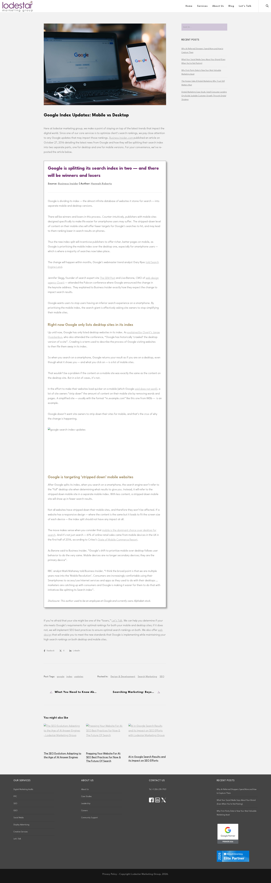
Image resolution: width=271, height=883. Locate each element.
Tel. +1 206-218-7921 (157, 789)
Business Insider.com (121, 138)
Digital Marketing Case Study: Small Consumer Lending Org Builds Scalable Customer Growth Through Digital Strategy (204, 96)
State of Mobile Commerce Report (117, 539)
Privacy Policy (109, 874)
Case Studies (86, 796)
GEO (15, 811)
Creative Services (20, 832)
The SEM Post (107, 278)
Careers (84, 811)
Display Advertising (21, 825)
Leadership (85, 804)
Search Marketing (147, 677)
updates (78, 677)
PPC (15, 796)
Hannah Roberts (101, 183)
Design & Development (123, 677)
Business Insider (68, 183)
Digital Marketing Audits (23, 789)
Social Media (18, 818)
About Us (85, 789)
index (69, 677)
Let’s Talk (117, 620)
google (60, 677)
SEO (162, 677)
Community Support (89, 818)
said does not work (145, 389)
